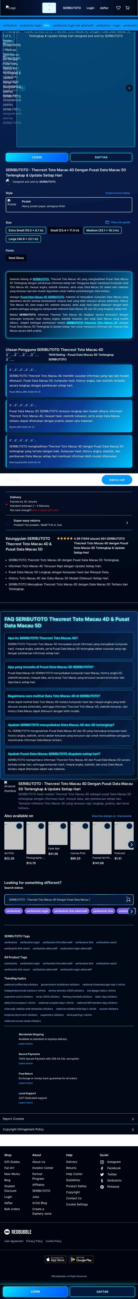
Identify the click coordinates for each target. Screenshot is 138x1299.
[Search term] (50, 7)
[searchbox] (69, 900)
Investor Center (42, 1168)
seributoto (10, 25)
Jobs (35, 1197)
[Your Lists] (118, 8)
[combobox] (49, 8)
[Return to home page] (22, 8)
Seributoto (114, 1180)
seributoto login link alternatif (73, 25)
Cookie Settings (77, 1204)
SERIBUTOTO (41, 279)
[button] (8, 35)
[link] (13, 911)
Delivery (71, 1162)
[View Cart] (127, 8)
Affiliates (38, 1184)
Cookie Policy (53, 1241)
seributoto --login (108, 25)
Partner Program (38, 1176)
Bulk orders (12, 1209)
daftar (8, 1203)
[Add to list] (19, 826)
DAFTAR (102, 1291)
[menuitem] (10, 25)
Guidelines (73, 1180)
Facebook (114, 1168)
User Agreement (13, 1241)
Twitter (112, 1174)
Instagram (114, 1162)
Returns (71, 1168)
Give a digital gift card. (45, 510)
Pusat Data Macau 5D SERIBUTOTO (42, 296)
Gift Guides (12, 1162)
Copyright (73, 1192)
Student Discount (10, 1188)
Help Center (74, 1174)
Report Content (13, 1118)
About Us (38, 1162)
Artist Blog (39, 1203)
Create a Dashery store (41, 1211)
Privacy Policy (34, 1241)
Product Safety (76, 1186)
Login (8, 1197)
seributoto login (34, 25)
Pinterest (113, 1186)
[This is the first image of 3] (22, 88)
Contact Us (74, 1198)
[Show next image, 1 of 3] (129, 88)
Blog (7, 1180)
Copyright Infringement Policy (23, 1129)
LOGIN (35, 1291)
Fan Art (9, 1168)
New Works (12, 1174)
